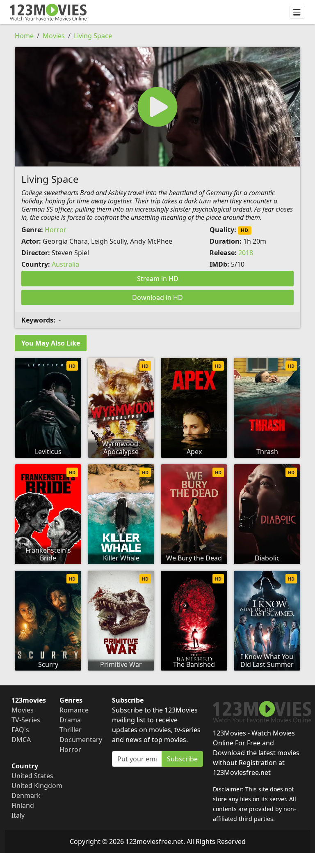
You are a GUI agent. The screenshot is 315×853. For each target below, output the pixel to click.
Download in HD (157, 297)
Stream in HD (157, 278)
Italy (18, 815)
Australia (65, 264)
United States (32, 775)
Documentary (80, 739)
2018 (245, 252)
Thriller (70, 729)
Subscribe (182, 758)
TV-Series (25, 719)
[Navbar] (297, 12)
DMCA (21, 739)
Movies (54, 35)
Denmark (26, 795)
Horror (55, 229)
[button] (157, 106)
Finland (22, 805)
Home (24, 35)
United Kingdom (36, 785)
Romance (74, 710)
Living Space (93, 35)
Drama (70, 719)
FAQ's (20, 729)
